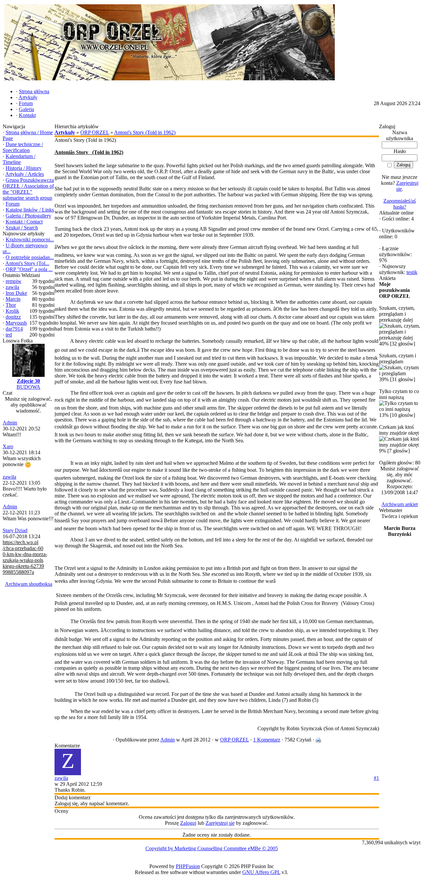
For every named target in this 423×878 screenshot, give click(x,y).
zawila (12, 287)
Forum (12, 204)
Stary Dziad (15, 530)
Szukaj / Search (22, 227)
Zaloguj (188, 823)
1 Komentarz (266, 739)
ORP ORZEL (94, 132)
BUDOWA (28, 387)
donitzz (13, 317)
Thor (11, 305)
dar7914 (14, 329)
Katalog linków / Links (30, 210)
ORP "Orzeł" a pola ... (29, 269)
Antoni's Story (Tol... (27, 263)
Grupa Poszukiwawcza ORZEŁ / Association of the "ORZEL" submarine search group (28, 189)
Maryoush (16, 323)
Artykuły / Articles (24, 174)
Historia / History (24, 168)
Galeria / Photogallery (28, 216)
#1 (376, 778)
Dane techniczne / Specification (23, 147)
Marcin (13, 299)
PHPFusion (188, 866)
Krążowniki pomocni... (30, 239)
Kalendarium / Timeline (19, 159)
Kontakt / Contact (24, 221)
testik (411, 272)
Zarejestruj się (220, 823)
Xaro (8, 446)
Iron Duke (16, 293)
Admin (10, 422)
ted (9, 335)
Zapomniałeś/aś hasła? (399, 204)
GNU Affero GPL (261, 872)
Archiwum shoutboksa (28, 584)
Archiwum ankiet (399, 504)
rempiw (13, 281)
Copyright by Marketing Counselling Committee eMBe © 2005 (211, 848)
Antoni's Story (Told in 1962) (144, 132)
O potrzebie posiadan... (30, 257)
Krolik (12, 311)
